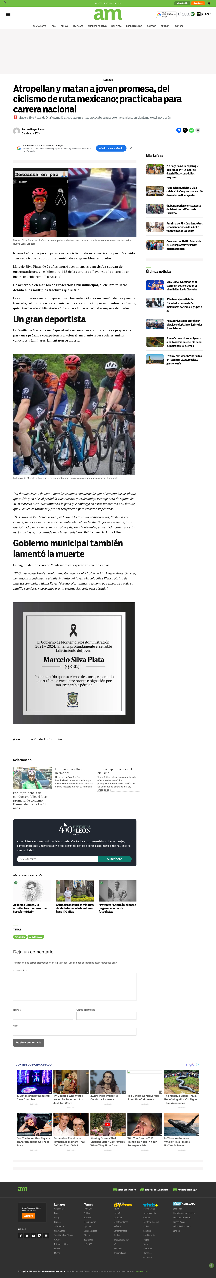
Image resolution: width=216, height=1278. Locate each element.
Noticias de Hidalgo (187, 1189)
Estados (108, 80)
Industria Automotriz (182, 1217)
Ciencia (87, 1235)
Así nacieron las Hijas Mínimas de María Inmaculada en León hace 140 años (75, 908)
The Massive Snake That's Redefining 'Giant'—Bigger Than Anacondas (181, 1099)
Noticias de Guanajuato (156, 1189)
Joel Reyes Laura (35, 129)
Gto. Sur (57, 1239)
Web (15, 1025)
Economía (177, 1208)
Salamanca (59, 1226)
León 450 (179, 26)
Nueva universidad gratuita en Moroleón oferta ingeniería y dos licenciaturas (184, 324)
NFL (115, 1244)
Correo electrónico (85, 1009)
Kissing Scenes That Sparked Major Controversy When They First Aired (107, 1142)
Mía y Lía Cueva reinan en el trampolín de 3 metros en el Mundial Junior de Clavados (182, 286)
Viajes (146, 1239)
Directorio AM (109, 1271)
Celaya (64, 26)
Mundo (57, 1253)
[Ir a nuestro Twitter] (27, 1235)
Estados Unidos (61, 1244)
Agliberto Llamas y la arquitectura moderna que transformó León (30, 908)
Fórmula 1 (118, 1248)
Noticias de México (126, 1189)
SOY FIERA (116, 26)
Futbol (116, 1208)
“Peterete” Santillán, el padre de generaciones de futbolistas (117, 908)
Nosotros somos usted (125, 1271)
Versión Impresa (142, 1271)
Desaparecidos (90, 1231)
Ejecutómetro (90, 1222)
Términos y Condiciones (93, 1271)
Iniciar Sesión (182, 3)
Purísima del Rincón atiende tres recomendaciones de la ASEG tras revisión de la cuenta (185, 227)
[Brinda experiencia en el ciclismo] (118, 779)
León (53, 26)
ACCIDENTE (20, 937)
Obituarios (148, 1257)
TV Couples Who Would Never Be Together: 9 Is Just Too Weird (68, 1099)
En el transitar (149, 1235)
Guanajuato (39, 26)
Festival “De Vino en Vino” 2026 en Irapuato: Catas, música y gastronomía (184, 360)
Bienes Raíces (179, 1222)
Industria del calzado (182, 1226)
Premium (88, 1208)
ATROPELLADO (35, 937)
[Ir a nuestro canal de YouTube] (33, 1235)
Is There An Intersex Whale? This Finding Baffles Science (177, 1142)
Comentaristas (120, 1231)
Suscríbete (198, 3)
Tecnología (88, 1239)
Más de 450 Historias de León (28, 875)
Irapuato (78, 26)
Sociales (147, 1231)
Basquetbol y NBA (121, 1239)
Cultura (146, 1217)
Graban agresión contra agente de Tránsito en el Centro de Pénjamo (184, 209)
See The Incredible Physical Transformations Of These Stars (34, 1142)
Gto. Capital (59, 1231)
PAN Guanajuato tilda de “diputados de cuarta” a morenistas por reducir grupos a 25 (184, 305)
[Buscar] (5, 3)
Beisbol (117, 1235)
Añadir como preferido (111, 148)
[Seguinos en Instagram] (39, 1235)
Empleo (176, 1231)
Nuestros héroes (121, 1222)
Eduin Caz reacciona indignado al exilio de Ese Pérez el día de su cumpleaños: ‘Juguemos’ (184, 342)
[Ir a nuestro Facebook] (20, 1235)
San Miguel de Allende (64, 1235)
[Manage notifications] (211, 1265)
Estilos (146, 1226)
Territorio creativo (151, 1222)
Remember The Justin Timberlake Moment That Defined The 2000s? (69, 1142)
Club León (118, 1217)
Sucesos (151, 26)
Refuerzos (118, 1226)
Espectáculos (134, 26)
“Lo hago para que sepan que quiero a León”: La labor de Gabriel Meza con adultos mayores (183, 171)
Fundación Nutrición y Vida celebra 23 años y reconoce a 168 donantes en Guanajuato (185, 191)
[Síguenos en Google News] (46, 1235)
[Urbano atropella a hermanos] (76, 777)
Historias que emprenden (184, 1213)
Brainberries (34, 1104)
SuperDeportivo (97, 26)
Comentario (20, 970)
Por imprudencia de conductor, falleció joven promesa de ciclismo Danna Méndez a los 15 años (31, 800)
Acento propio (149, 1213)
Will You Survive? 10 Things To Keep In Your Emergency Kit (142, 1142)
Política (87, 1213)
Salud (145, 1244)
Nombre (17, 1009)
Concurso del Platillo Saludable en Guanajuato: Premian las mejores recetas (184, 245)
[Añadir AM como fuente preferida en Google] (166, 15)
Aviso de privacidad (75, 1271)
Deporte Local (120, 1253)
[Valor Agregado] (184, 1204)
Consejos (147, 1253)
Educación (147, 1248)
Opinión (165, 26)
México (57, 1248)
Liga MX (117, 1213)
